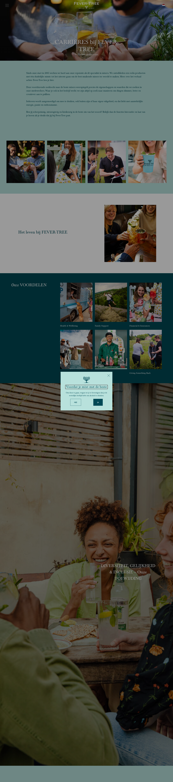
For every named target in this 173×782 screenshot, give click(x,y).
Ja (98, 402)
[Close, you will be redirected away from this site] (109, 375)
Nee (75, 402)
